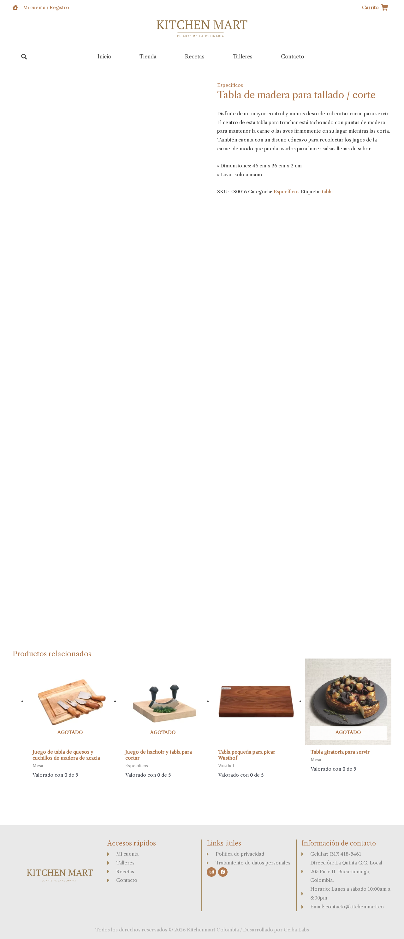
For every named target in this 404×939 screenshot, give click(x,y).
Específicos (230, 85)
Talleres (242, 56)
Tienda (148, 56)
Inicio (104, 56)
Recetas (195, 56)
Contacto (292, 56)
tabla (327, 192)
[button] (24, 56)
